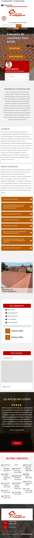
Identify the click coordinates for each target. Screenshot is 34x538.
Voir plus (17, 443)
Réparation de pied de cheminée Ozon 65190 (28, 467)
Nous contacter (16, 57)
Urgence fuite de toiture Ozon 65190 (7, 476)
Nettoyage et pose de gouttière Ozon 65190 (18, 485)
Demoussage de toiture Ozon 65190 (18, 477)
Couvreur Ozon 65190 (6, 491)
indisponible (7, 1)
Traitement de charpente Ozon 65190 (6, 467)
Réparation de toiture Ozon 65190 (17, 470)
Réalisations (14, 48)
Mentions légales (26, 534)
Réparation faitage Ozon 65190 (29, 483)
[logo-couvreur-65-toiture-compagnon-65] (17, 12)
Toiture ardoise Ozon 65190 (28, 476)
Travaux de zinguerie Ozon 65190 (6, 485)
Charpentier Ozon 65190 (17, 493)
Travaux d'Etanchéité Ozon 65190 (28, 490)
